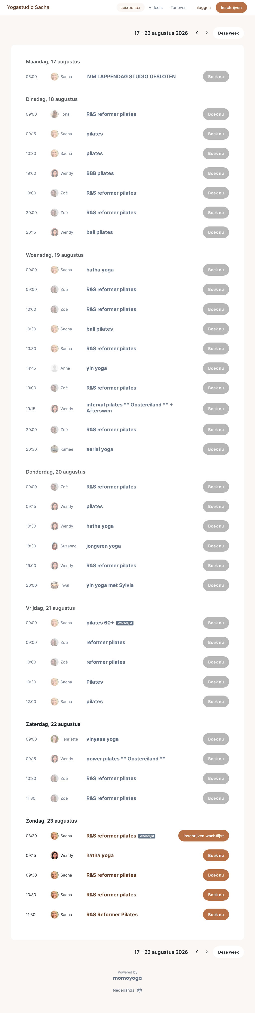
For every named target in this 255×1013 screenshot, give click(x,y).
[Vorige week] (197, 33)
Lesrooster (131, 7)
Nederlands (127, 990)
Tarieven (179, 7)
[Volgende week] (207, 33)
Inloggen (202, 7)
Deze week (228, 33)
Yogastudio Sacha (28, 7)
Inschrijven (231, 7)
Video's (156, 7)
